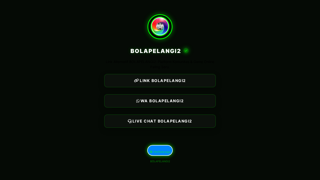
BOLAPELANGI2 (160, 161)
